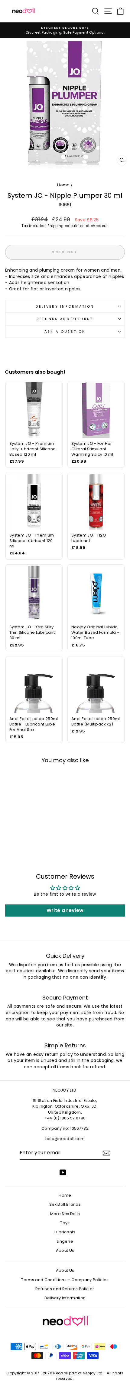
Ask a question (65, 331)
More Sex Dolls (65, 1213)
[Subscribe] (106, 1153)
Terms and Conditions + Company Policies (65, 1279)
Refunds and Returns (65, 318)
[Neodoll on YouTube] (63, 1172)
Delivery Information (65, 306)
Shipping (55, 225)
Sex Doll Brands (65, 1204)
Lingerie (65, 1241)
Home (63, 184)
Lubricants (64, 1231)
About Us (65, 1250)
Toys (65, 1222)
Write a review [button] (65, 910)
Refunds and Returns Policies (65, 1288)
